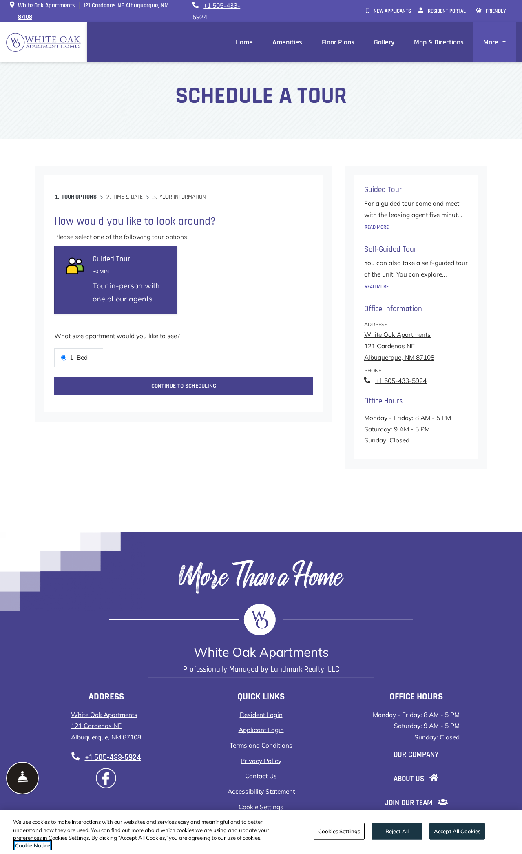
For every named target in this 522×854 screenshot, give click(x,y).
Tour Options (79, 197)
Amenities (287, 42)
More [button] (491, 42)
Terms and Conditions (261, 745)
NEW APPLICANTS (393, 11)
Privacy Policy (261, 761)
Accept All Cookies (457, 831)
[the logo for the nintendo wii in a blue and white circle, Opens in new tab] (106, 778)
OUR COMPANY (422, 754)
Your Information (182, 197)
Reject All (397, 831)
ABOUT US (422, 778)
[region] (261, 832)
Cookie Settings (261, 807)
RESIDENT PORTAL (448, 11)
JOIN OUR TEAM (422, 802)
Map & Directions (439, 42)
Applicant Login (261, 730)
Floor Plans (338, 42)
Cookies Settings (339, 831)
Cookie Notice (32, 845)
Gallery (384, 42)
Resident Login (261, 714)
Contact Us (261, 776)
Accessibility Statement (261, 791)
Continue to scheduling (183, 386)
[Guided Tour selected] (116, 280)
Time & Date (128, 197)
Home (244, 42)
